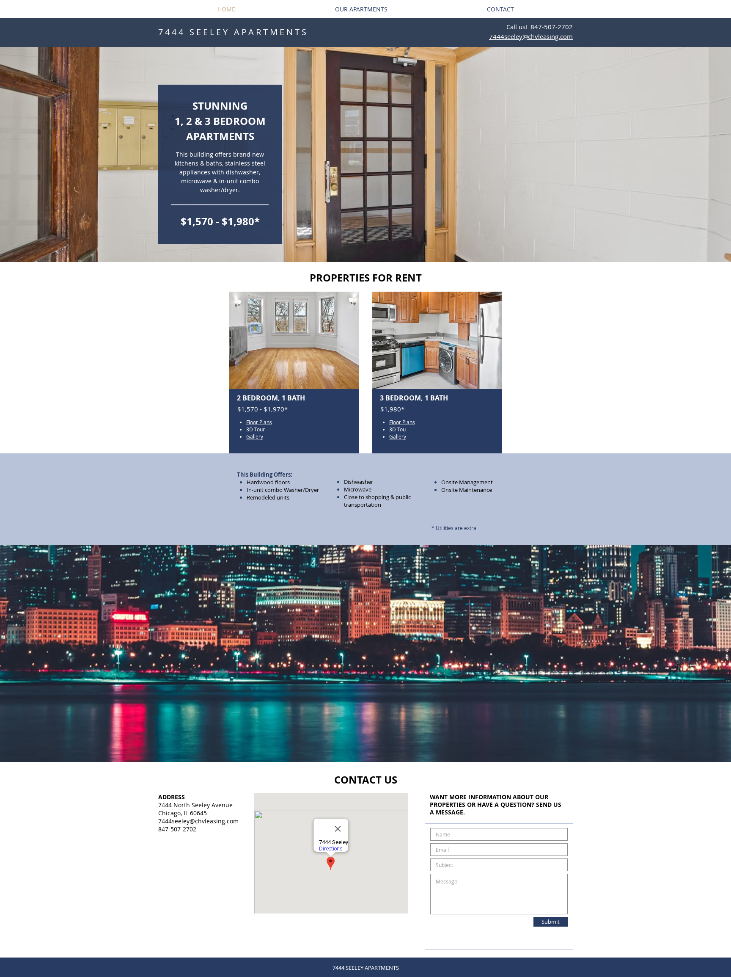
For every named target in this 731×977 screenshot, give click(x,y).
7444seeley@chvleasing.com (198, 821)
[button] (365, 154)
